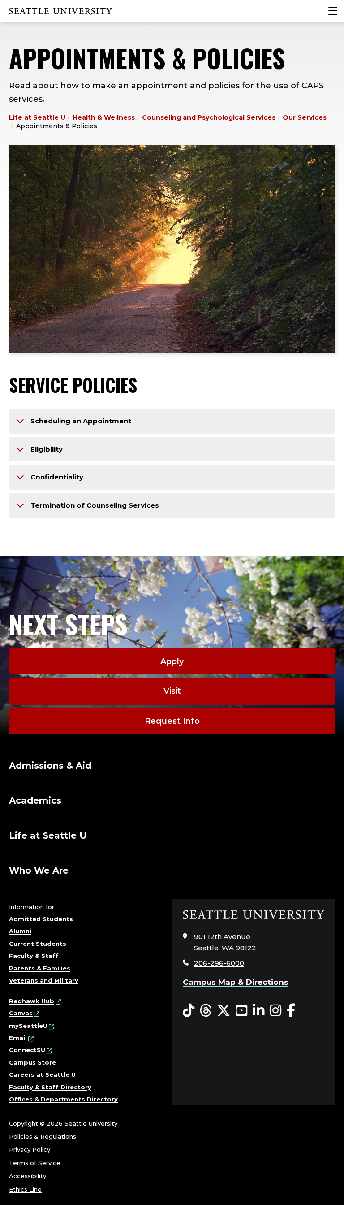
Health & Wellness (104, 117)
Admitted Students (41, 918)
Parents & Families (39, 968)
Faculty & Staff (34, 955)
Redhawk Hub (31, 1001)
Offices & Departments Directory (63, 1099)
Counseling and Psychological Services (208, 117)
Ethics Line (25, 1189)
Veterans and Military (43, 980)
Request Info (172, 721)
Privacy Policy (29, 1149)
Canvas (21, 1013)
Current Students (37, 943)
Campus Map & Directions (235, 982)
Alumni (20, 931)
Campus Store (32, 1062)
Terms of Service (34, 1162)
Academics (35, 800)
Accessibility (27, 1175)
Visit (172, 691)
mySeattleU (28, 1025)
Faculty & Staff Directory (50, 1087)
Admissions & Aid (50, 765)
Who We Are (39, 870)
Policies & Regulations (42, 1136)
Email (18, 1037)
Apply (172, 661)
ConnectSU (27, 1049)
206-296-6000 (219, 963)
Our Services (305, 117)
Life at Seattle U (37, 117)
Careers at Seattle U (42, 1074)
